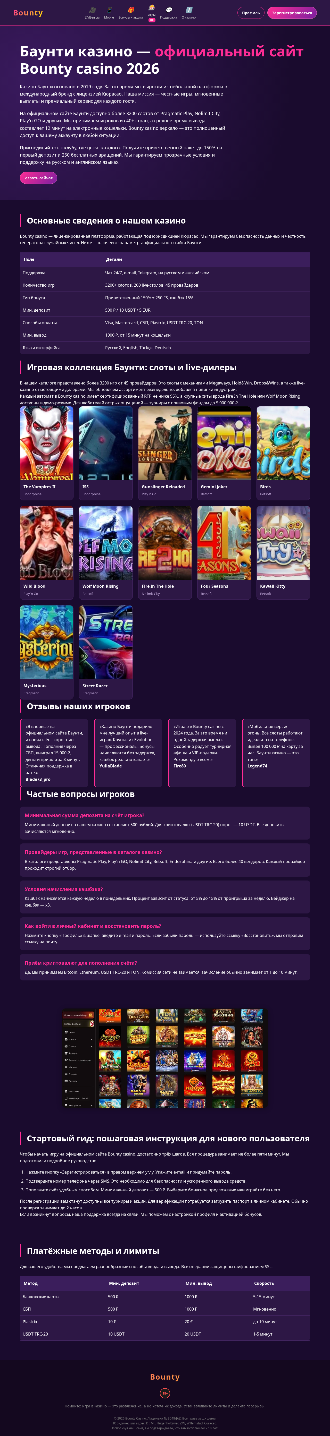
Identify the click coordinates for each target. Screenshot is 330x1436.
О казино (189, 13)
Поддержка (168, 13)
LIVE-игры (92, 13)
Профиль (251, 12)
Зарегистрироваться (292, 12)
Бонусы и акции (131, 13)
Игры (151, 13)
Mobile (109, 13)
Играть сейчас (38, 177)
